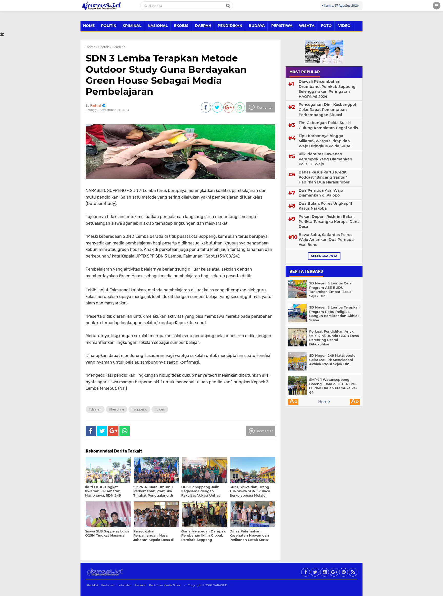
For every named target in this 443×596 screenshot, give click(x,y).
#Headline (116, 409)
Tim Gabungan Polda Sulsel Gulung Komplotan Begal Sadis (328, 125)
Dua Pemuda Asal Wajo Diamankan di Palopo (321, 193)
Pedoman (108, 585)
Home (90, 47)
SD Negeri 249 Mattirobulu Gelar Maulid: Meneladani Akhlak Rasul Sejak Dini (332, 359)
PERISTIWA (282, 25)
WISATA (307, 25)
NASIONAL (158, 25)
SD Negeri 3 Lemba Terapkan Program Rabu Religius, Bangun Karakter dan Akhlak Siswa (334, 313)
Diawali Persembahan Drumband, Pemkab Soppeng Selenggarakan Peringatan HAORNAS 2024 (327, 89)
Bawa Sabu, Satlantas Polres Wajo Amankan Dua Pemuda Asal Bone (326, 239)
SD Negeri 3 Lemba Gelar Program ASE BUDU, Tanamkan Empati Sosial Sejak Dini (331, 289)
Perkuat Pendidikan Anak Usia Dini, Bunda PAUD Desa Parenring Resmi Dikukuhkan (334, 337)
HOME (89, 25)
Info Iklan (124, 585)
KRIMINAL (132, 25)
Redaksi (92, 585)
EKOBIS (181, 25)
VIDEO (344, 25)
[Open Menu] (436, 5)
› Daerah (102, 47)
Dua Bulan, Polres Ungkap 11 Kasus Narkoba (325, 206)
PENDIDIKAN (230, 25)
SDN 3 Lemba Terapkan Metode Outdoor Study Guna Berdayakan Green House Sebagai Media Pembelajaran (166, 75)
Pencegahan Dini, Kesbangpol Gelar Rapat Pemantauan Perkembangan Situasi (327, 109)
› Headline (117, 47)
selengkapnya (324, 256)
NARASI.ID (220, 585)
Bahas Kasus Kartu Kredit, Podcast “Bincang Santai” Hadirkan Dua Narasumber (324, 177)
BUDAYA (257, 25)
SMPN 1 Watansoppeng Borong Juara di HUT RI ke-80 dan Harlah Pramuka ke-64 (333, 386)
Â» (355, 402)
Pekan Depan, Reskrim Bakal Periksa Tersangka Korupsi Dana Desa (329, 221)
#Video (160, 409)
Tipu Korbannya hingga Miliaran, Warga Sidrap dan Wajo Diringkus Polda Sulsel (325, 140)
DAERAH (203, 25)
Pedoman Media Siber (164, 585)
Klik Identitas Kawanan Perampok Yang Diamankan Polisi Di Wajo (325, 159)
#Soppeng (139, 409)
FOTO (326, 25)
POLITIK (108, 25)
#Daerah (95, 409)
